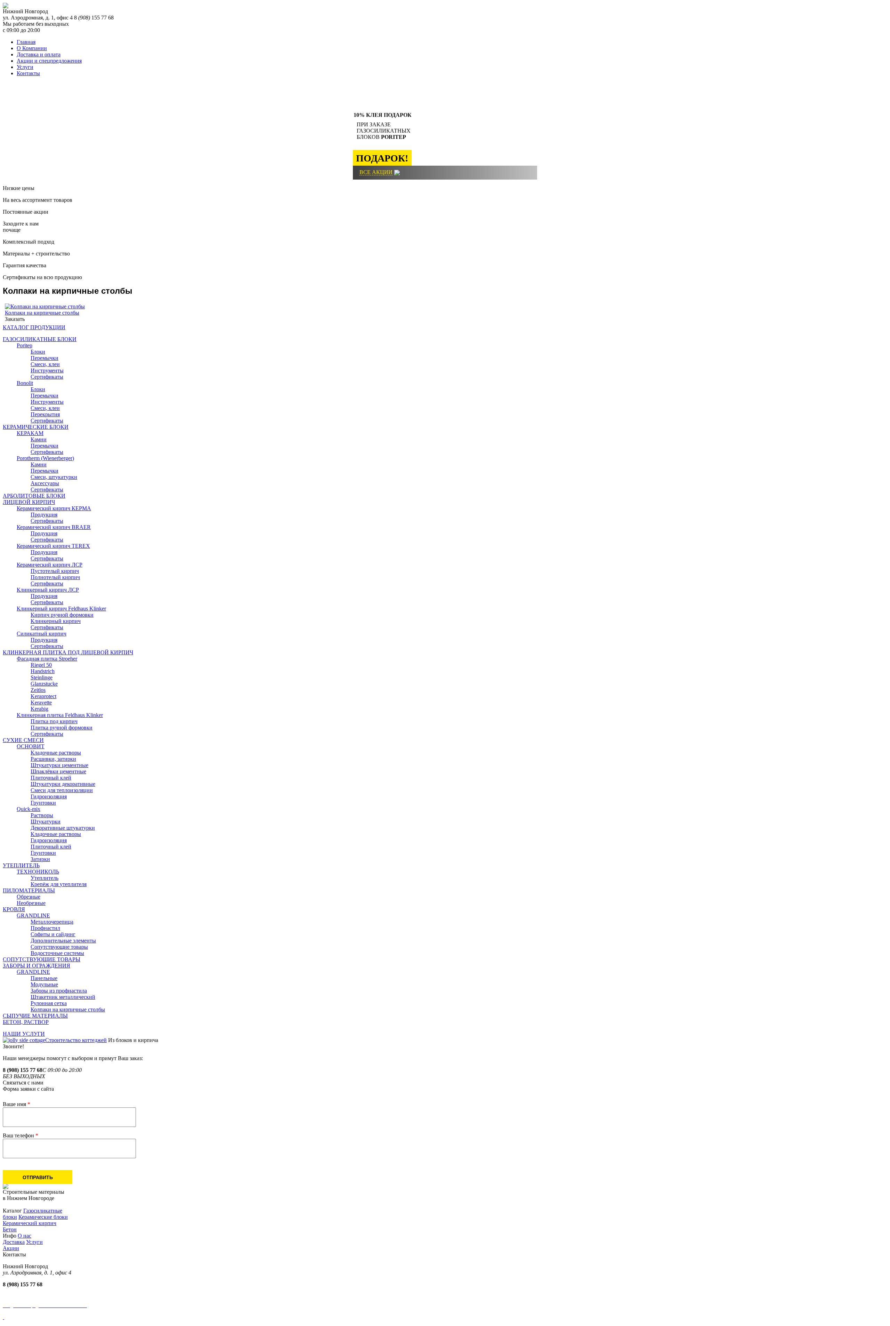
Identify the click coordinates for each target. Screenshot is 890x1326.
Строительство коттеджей (76, 1040)
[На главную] (5, 6)
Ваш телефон (20, 1135)
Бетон (10, 1229)
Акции (11, 1248)
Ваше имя (16, 1104)
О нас (24, 1236)
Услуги (25, 67)
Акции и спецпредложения (49, 61)
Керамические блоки (43, 1217)
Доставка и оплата (38, 54)
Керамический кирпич (29, 1223)
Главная (26, 42)
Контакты (28, 73)
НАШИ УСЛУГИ (24, 1034)
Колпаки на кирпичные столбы (42, 313)
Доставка (14, 1242)
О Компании (32, 48)
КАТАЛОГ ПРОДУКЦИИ (34, 327)
